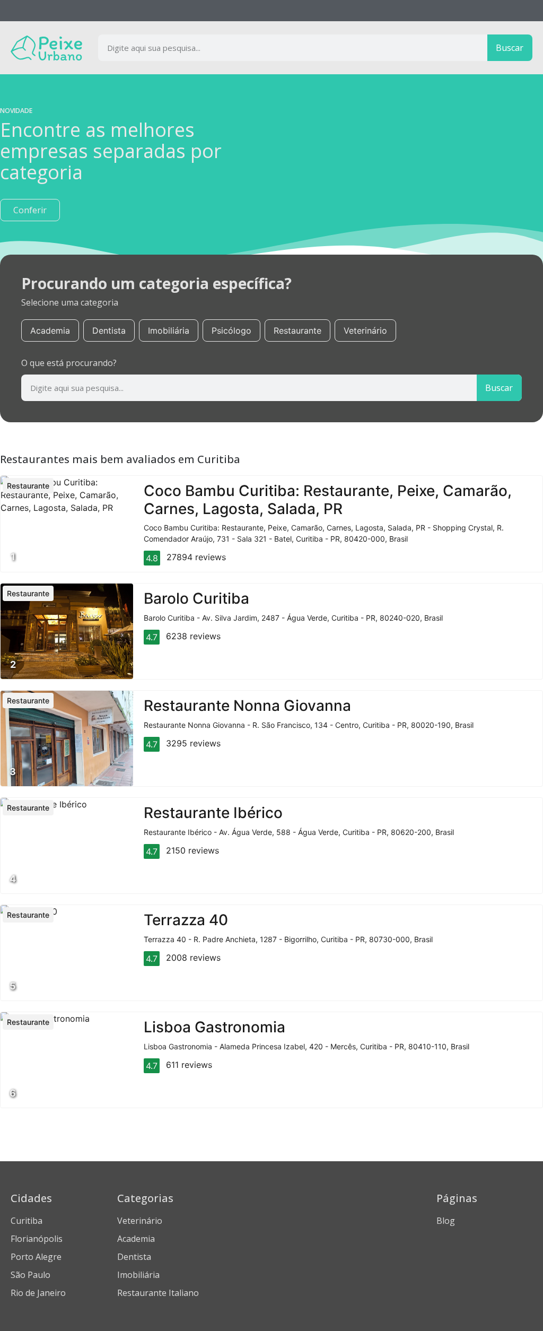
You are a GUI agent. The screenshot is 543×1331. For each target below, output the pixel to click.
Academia (50, 330)
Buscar (509, 48)
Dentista (109, 330)
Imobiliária (168, 330)
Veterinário (365, 330)
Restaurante (297, 330)
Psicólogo (231, 330)
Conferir (30, 210)
